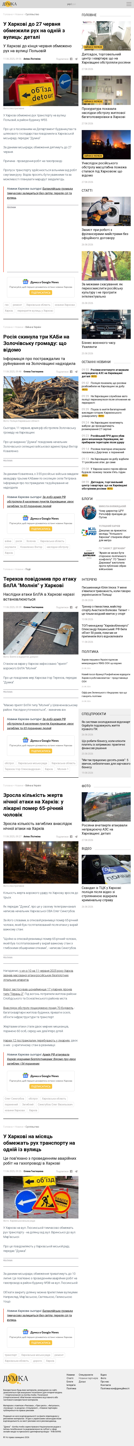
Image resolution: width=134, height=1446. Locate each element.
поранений (11, 1104)
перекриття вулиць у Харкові (35, 310)
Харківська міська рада (32, 763)
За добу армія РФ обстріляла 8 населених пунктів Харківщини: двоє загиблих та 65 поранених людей (40, 501)
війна (8, 541)
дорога (37, 1360)
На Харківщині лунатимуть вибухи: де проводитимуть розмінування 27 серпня (102, 426)
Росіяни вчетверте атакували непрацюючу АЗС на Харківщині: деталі (105, 373)
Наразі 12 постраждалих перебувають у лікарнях (36, 1040)
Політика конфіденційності (115, 1388)
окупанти (10, 547)
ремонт (17, 304)
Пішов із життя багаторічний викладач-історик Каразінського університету (104, 413)
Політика (90, 651)
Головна (8, 14)
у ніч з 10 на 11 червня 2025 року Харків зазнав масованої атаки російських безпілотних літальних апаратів (38, 975)
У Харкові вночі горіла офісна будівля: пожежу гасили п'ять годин (104, 471)
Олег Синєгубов (14, 1098)
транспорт (11, 1355)
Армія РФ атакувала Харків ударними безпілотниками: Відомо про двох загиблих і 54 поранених (41, 1059)
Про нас (105, 1381)
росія (19, 541)
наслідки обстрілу (57, 547)
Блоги (87, 498)
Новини (19, 14)
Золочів (31, 541)
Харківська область (38, 304)
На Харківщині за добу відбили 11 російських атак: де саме (105, 460)
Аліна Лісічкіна (32, 59)
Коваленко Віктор (31, 547)
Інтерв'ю (89, 579)
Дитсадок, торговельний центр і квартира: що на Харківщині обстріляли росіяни (104, 485)
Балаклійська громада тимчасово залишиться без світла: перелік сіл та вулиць (40, 193)
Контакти (106, 1385)
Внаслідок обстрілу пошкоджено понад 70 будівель (38, 1008)
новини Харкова (65, 304)
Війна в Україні (33, 327)
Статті (87, 190)
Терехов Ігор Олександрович (22, 769)
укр (69, 4)
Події (28, 569)
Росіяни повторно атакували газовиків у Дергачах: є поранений (104, 451)
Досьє (82, 1381)
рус (74, 4)
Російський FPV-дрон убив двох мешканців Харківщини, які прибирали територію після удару (103, 439)
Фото (86, 785)
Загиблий (28, 1104)
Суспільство (32, 14)
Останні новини (96, 361)
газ (6, 304)
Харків (9, 310)
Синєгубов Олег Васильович (55, 1104)
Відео (87, 848)
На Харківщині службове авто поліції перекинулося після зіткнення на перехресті (106, 399)
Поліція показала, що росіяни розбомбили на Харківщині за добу (104, 386)
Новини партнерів (88, 1378)
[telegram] (76, 59)
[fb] (71, 59)
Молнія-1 (62, 769)
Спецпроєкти (94, 713)
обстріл (9, 763)
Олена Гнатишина (33, 371)
